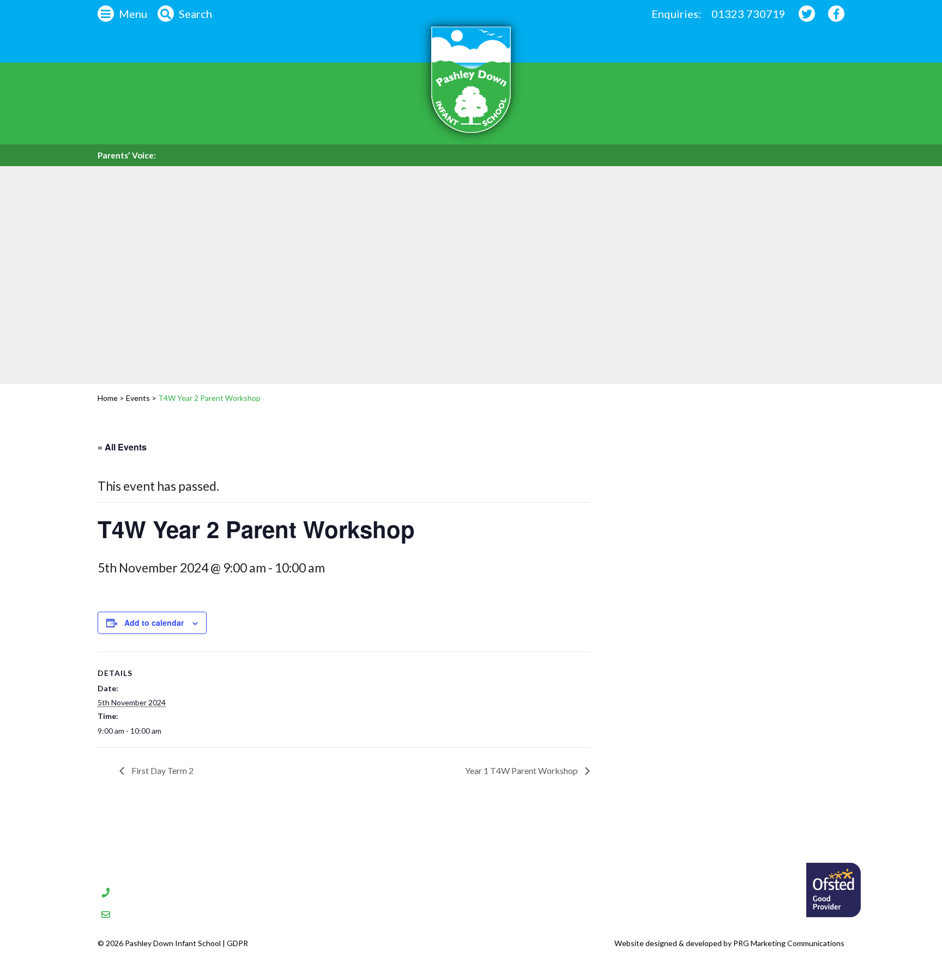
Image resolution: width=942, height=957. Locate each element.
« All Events (122, 447)
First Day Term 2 (162, 770)
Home (108, 398)
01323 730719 (748, 13)
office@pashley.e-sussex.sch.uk (203, 913)
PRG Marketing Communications (788, 943)
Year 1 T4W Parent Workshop (522, 770)
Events (138, 398)
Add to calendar (154, 622)
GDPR (237, 943)
